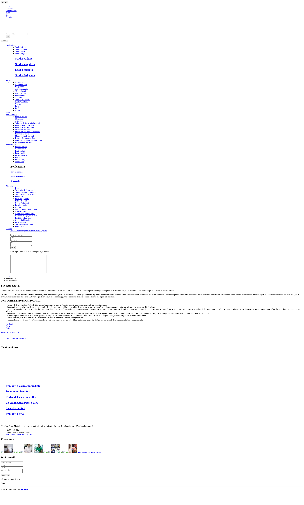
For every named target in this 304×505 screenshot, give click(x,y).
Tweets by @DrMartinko (10, 332)
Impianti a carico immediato (25, 127)
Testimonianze (11, 11)
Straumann (19, 119)
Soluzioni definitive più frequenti (27, 123)
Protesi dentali (11, 145)
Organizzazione (21, 93)
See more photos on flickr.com (89, 452)
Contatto (9, 17)
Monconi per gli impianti (24, 136)
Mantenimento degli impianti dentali (28, 140)
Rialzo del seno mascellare (25, 138)
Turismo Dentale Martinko (16, 338)
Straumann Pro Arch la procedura (27, 132)
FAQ (17, 108)
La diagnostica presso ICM (22, 402)
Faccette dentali (21, 147)
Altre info (9, 186)
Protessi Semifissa (17, 176)
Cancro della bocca (22, 212)
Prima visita (19, 197)
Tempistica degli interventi (25, 190)
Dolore (17, 188)
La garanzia (19, 87)
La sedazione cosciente (23, 142)
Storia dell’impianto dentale (25, 192)
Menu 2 (4, 41)
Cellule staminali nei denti (25, 214)
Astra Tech (19, 121)
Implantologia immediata (24, 125)
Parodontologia (21, 205)
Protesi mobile (20, 153)
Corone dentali (20, 149)
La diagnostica (20, 222)
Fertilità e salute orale (23, 218)
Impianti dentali (11, 115)
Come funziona (21, 85)
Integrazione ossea (22, 134)
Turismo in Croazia (22, 100)
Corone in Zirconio (22, 220)
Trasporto (9, 8)
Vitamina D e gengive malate (26, 216)
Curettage (18, 207)
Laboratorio (19, 157)
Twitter (8, 328)
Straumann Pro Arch (23, 130)
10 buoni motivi (21, 91)
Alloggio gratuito (21, 89)
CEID (17, 110)
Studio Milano (20, 47)
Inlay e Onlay (20, 159)
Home (8, 6)
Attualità (18, 97)
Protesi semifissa (21, 155)
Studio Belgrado (21, 54)
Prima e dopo (20, 95)
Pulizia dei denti (21, 201)
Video (8, 112)
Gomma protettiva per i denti (26, 209)
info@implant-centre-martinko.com (19, 434)
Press (17, 106)
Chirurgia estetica (21, 102)
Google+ (9, 326)
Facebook (9, 324)
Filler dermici (20, 226)
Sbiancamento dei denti (24, 224)
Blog (7, 15)
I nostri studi (10, 45)
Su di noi (9, 80)
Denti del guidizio (22, 199)
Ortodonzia (19, 162)
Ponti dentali (20, 151)
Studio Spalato (20, 51)
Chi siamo (19, 82)
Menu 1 (4, 2)
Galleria (18, 104)
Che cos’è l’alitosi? (22, 203)
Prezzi (8, 13)
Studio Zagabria (21, 49)
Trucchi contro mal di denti (25, 194)
